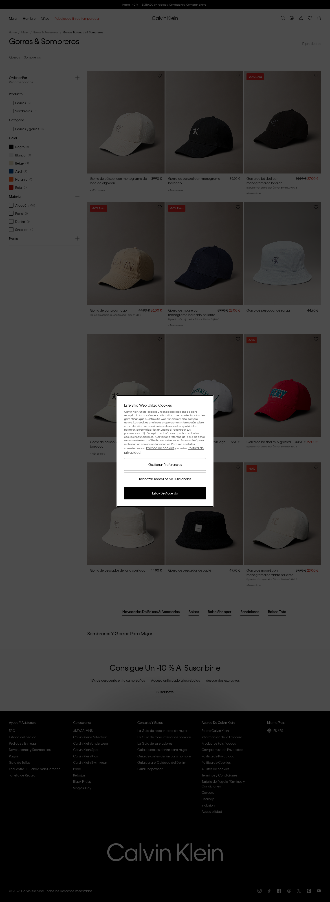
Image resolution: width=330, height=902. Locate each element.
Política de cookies (160, 448)
